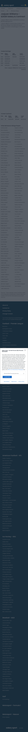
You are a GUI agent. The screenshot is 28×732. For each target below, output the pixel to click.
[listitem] (14, 373)
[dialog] (14, 366)
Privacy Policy (21, 381)
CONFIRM (7, 376)
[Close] (25, 350)
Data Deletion (6, 381)
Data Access (14, 381)
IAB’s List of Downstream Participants (15, 369)
